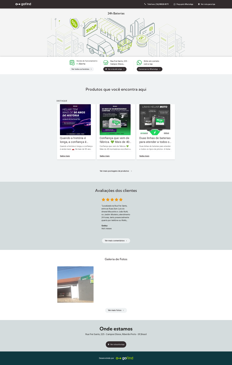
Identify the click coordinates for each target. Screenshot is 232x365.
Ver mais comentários (115, 241)
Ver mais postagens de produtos (114, 171)
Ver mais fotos (114, 310)
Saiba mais (65, 156)
